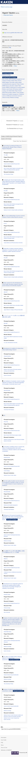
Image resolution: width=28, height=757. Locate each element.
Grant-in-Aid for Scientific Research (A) (11, 365)
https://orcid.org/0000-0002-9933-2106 (13, 32)
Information (3, 737)
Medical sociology (6, 74)
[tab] (14, 121)
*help (10, 47)
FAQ (2, 742)
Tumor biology (20, 92)
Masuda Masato (7, 390)
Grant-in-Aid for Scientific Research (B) (11, 163)
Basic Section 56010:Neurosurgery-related (12, 435)
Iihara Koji (6, 421)
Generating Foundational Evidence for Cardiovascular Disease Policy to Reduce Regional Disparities (12, 147)
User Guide (3, 740)
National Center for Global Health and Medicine (13, 210)
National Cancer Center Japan (10, 475)
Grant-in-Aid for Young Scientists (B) (11, 674)
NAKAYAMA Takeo (7, 631)
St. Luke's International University (10, 342)
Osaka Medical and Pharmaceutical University (13, 242)
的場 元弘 (6, 558)
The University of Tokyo (8, 174)
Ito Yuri (5, 223)
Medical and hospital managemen (10, 94)
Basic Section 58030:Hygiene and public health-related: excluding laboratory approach (12, 82)
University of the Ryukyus (9, 409)
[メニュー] (26, 2)
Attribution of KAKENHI (6, 750)
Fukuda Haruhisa (7, 356)
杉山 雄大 (6, 190)
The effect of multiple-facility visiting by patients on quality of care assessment (12, 658)
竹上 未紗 (6, 154)
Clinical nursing (5, 97)
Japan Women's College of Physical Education (13, 309)
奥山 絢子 (6, 323)
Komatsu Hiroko (7, 594)
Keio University (7, 612)
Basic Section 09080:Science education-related (13, 305)
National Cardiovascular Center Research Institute (14, 439)
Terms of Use (4, 747)
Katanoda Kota (7, 457)
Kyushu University (7, 375)
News (2, 745)
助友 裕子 (6, 292)
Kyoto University (7, 651)
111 (4, 415)
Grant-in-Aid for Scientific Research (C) (12, 332)
